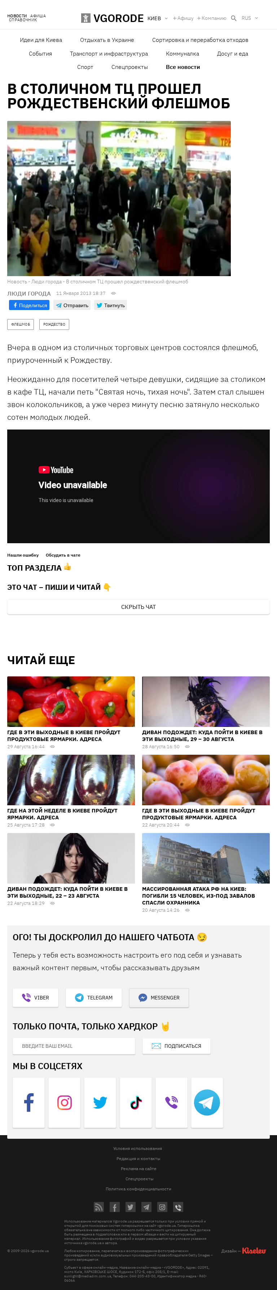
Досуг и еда (232, 53)
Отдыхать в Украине (107, 39)
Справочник (23, 20)
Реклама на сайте (139, 1168)
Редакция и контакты (138, 1158)
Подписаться (182, 1046)
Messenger (165, 997)
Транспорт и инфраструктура (109, 53)
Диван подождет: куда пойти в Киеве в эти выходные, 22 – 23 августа (67, 892)
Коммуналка (182, 53)
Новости (17, 16)
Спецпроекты (129, 66)
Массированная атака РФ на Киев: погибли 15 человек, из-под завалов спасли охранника (198, 895)
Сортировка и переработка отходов (200, 39)
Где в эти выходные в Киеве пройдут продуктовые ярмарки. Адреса (63, 735)
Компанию (214, 18)
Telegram (100, 997)
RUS (246, 18)
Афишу (185, 18)
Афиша (38, 16)
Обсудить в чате (63, 555)
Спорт (85, 66)
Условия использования (137, 1148)
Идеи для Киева (41, 39)
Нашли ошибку (23, 555)
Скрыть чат (138, 606)
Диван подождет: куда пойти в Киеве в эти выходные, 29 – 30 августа (202, 735)
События (40, 53)
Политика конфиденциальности (138, 1188)
